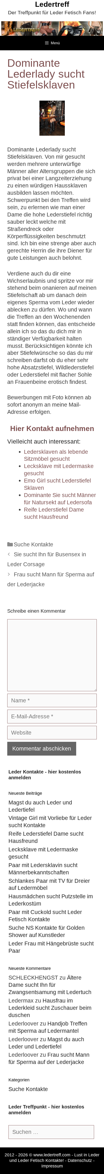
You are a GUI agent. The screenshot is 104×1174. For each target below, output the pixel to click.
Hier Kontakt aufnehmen (52, 428)
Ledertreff (52, 4)
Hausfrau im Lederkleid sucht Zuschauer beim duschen (49, 1007)
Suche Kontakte (33, 544)
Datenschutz (80, 1160)
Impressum (52, 1166)
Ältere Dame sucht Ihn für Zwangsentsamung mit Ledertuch (49, 984)
